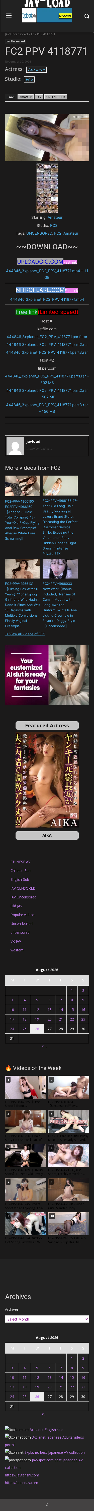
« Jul (45, 1045)
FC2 (29, 79)
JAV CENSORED (23, 888)
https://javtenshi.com (22, 1475)
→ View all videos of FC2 (25, 634)
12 (37, 1009)
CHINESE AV (20, 861)
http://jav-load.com (39, 448)
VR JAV (16, 941)
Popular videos (23, 914)
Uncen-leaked (22, 923)
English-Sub (20, 879)
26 (37, 1028)
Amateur (36, 69)
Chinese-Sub (21, 870)
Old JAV (16, 905)
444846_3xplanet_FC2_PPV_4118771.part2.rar (47, 344)
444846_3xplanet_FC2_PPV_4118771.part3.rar (47, 352)
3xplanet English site (46, 1429)
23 (83, 1019)
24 (12, 1028)
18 (25, 1019)
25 (25, 1028)
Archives (12, 1309)
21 (61, 1019)
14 (61, 1009)
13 (50, 1009)
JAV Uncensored (16, 34)
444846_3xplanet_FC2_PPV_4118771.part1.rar (47, 336)
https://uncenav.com (21, 1482)
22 (72, 1019)
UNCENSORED (55, 97)
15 (72, 1009)
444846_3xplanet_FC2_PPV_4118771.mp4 (47, 299)
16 (83, 1009)
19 (37, 1019)
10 (12, 1009)
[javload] (15, 446)
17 (12, 1019)
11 (25, 1009)
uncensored (20, 932)
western (17, 950)
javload (33, 441)
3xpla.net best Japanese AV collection (55, 1452)
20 (50, 1019)
